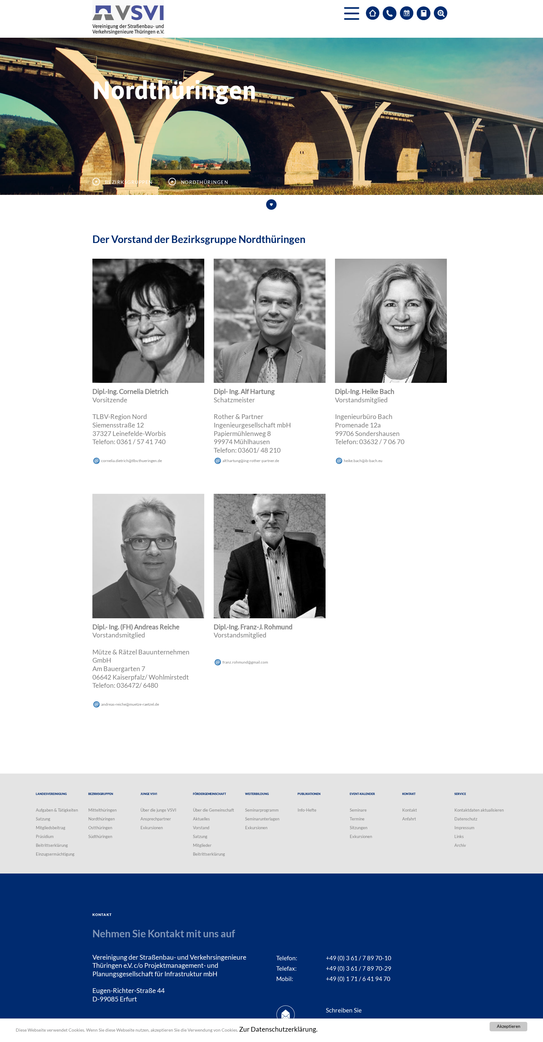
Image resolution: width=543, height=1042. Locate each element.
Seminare (358, 810)
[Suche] (440, 13)
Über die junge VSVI (158, 810)
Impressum (464, 827)
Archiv (460, 845)
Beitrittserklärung (52, 845)
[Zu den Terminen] (407, 13)
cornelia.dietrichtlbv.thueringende (131, 460)
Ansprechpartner (155, 818)
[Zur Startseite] (373, 13)
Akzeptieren (508, 1026)
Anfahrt (409, 818)
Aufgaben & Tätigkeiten (57, 810)
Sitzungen (358, 827)
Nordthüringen (101, 818)
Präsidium (45, 836)
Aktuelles (201, 818)
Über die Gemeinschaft (213, 810)
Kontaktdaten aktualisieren (479, 810)
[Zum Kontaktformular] (390, 13)
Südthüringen (100, 836)
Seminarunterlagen (262, 818)
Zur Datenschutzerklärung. (278, 1029)
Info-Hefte (307, 810)
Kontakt (409, 810)
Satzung (43, 818)
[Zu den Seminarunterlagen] (424, 13)
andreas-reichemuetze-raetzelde (130, 704)
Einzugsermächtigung (55, 854)
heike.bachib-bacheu (363, 460)
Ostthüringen (100, 827)
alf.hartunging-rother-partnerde (250, 460)
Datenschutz (465, 818)
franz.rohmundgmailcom (245, 662)
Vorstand (201, 827)
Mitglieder (202, 845)
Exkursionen (151, 827)
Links (459, 836)
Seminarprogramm (262, 810)
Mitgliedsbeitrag (50, 827)
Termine (357, 818)
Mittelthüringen (102, 810)
